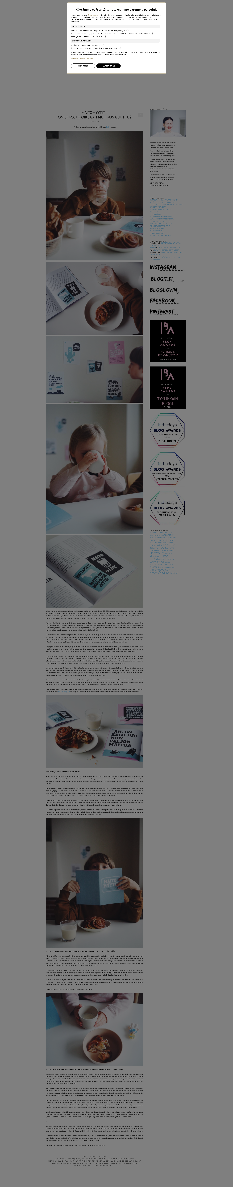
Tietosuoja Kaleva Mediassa (82, 59)
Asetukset (83, 66)
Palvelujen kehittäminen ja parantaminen (87, 36)
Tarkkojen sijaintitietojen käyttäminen (85, 45)
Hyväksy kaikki (108, 66)
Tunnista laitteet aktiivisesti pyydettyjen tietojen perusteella (94, 48)
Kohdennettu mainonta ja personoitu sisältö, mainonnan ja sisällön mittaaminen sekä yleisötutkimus (110, 33)
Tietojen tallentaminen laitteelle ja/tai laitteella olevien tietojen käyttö (98, 30)
